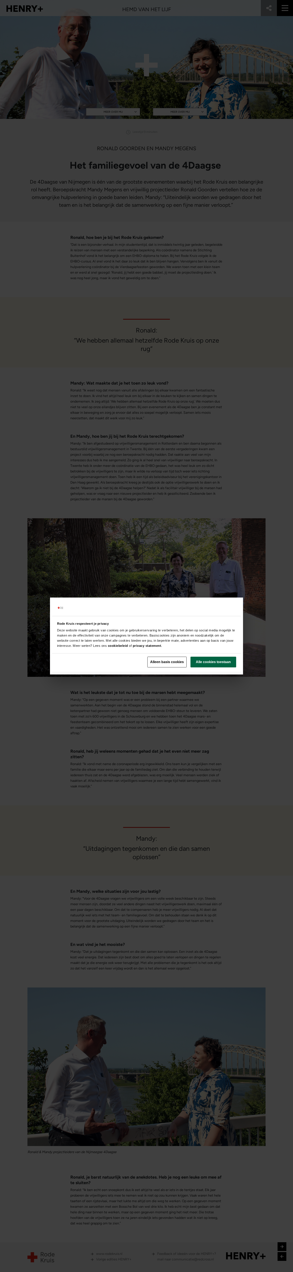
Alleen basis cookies (167, 662)
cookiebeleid (118, 645)
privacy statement (147, 645)
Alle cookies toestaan (213, 662)
